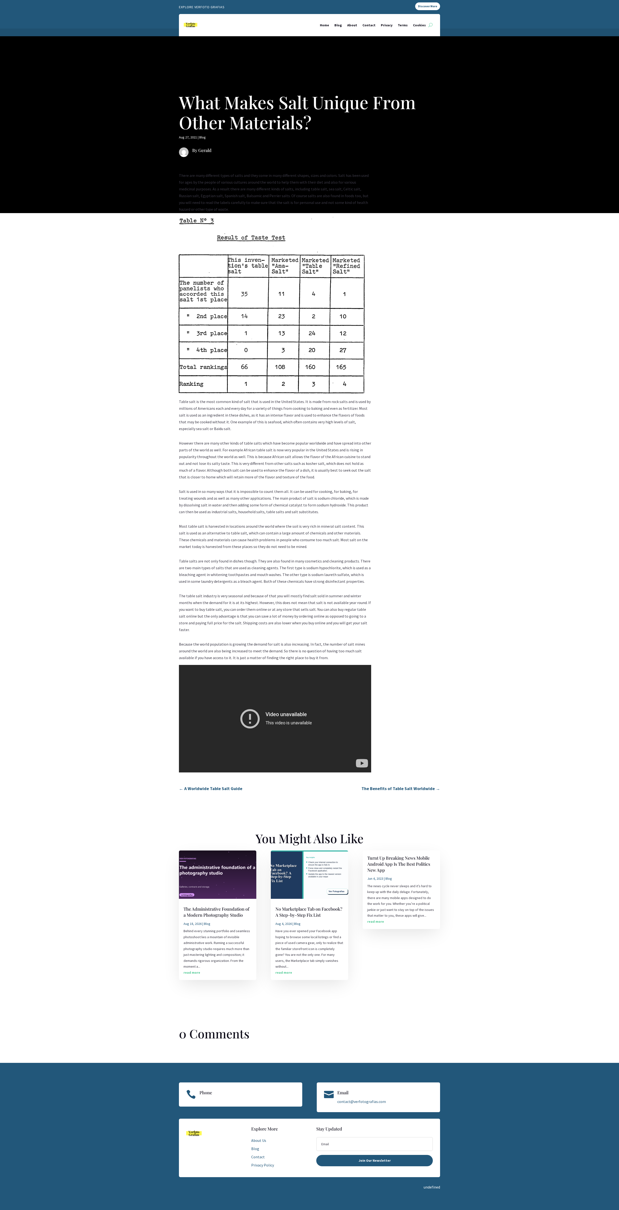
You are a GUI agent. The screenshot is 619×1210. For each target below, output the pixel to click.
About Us (258, 1140)
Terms (403, 25)
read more (192, 972)
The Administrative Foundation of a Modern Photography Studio (216, 912)
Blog (338, 25)
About (352, 25)
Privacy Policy (262, 1165)
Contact (369, 25)
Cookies (419, 25)
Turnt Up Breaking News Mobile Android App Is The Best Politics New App (398, 864)
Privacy (386, 25)
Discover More (427, 6)
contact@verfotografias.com (361, 1101)
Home (324, 25)
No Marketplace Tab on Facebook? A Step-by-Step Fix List (308, 912)
